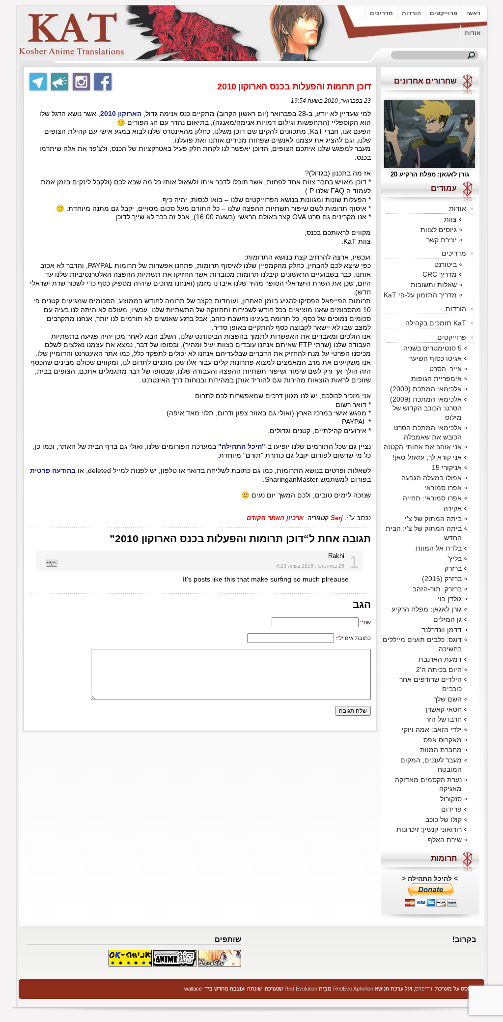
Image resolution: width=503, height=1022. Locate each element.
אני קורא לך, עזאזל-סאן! (427, 457)
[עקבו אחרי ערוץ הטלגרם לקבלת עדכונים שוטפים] (59, 82)
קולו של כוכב (443, 819)
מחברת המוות (441, 750)
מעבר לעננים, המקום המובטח (431, 764)
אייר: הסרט (445, 369)
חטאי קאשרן (444, 709)
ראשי (473, 13)
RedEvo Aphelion (353, 989)
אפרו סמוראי (443, 488)
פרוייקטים (443, 13)
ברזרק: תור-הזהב (437, 589)
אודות (472, 32)
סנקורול (451, 799)
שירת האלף (445, 840)
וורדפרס (424, 989)
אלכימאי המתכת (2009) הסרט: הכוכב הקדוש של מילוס (426, 408)
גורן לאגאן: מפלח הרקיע (426, 609)
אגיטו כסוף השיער (435, 358)
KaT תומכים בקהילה (435, 323)
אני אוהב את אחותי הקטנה (423, 447)
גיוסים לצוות (438, 230)
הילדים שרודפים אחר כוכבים (430, 684)
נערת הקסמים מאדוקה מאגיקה (428, 784)
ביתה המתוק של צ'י (433, 519)
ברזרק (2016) (442, 579)
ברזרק (453, 568)
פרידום (451, 809)
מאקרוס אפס (442, 740)
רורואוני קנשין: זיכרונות (429, 829)
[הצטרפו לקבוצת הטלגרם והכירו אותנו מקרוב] (38, 82)
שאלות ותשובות (434, 285)
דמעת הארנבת (440, 659)
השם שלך (448, 699)
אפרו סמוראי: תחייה (432, 498)
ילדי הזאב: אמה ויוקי (432, 729)
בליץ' (454, 558)
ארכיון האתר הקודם (275, 518)
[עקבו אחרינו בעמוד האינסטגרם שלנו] (81, 82)
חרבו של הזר (443, 719)
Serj (337, 518)
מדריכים (381, 13)
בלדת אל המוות (439, 548)
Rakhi (336, 555)
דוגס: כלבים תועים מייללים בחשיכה (422, 644)
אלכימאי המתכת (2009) (426, 389)
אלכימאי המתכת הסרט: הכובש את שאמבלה (427, 432)
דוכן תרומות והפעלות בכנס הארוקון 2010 (294, 86)
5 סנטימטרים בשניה (432, 348)
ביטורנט (445, 264)
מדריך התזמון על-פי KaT (420, 295)
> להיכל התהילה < (430, 878)
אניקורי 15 (447, 467)
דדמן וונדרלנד (441, 630)
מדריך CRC (439, 274)
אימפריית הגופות (436, 378)
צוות (450, 219)
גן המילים (447, 619)
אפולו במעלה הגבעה (431, 478)
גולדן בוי (450, 599)
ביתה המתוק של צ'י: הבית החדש (424, 533)
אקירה (453, 508)
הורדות (411, 13)
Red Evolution (300, 989)
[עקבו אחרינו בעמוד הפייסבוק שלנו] (102, 82)
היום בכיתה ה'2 (439, 669)
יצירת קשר (441, 240)
